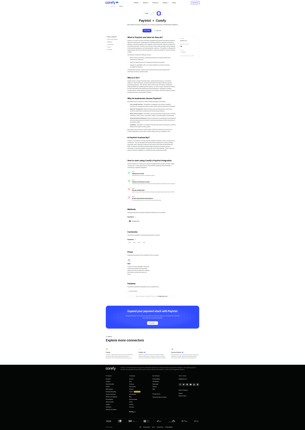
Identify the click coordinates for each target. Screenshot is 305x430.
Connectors (113, 6)
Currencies (110, 44)
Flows (109, 47)
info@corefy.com (162, 296)
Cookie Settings (169, 427)
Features (109, 49)
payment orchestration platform (148, 175)
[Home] (106, 6)
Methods (109, 42)
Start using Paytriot (112, 39)
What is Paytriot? (112, 37)
